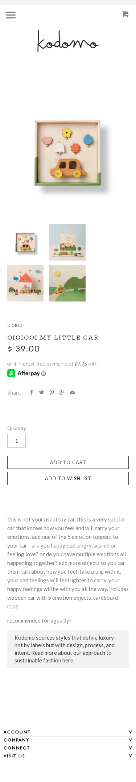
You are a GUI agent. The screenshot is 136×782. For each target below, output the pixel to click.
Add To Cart (68, 462)
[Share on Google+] (61, 392)
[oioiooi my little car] (68, 152)
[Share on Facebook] (31, 392)
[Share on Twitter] (41, 392)
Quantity (16, 428)
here (67, 660)
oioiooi (15, 324)
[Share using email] (72, 392)
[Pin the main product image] (51, 392)
